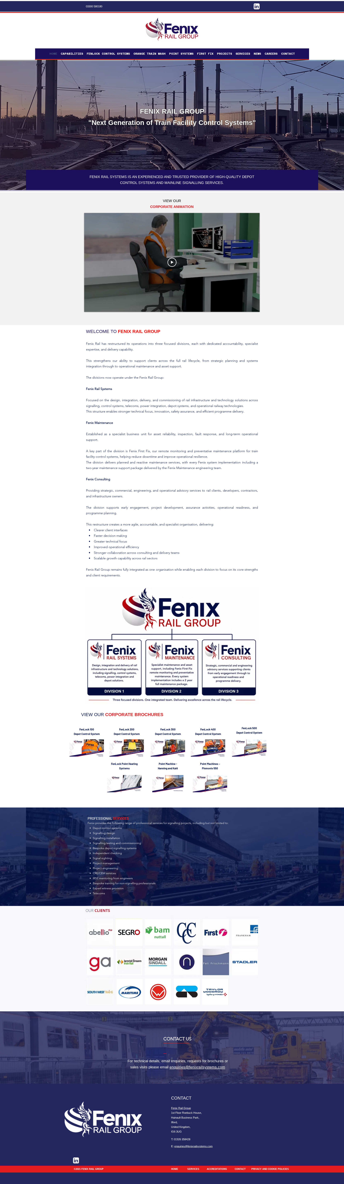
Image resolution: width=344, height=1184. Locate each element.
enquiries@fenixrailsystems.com (197, 1067)
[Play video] (172, 262)
